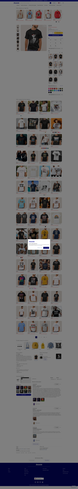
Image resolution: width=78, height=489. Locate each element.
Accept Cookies (46, 247)
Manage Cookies (40, 247)
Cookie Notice (39, 244)
